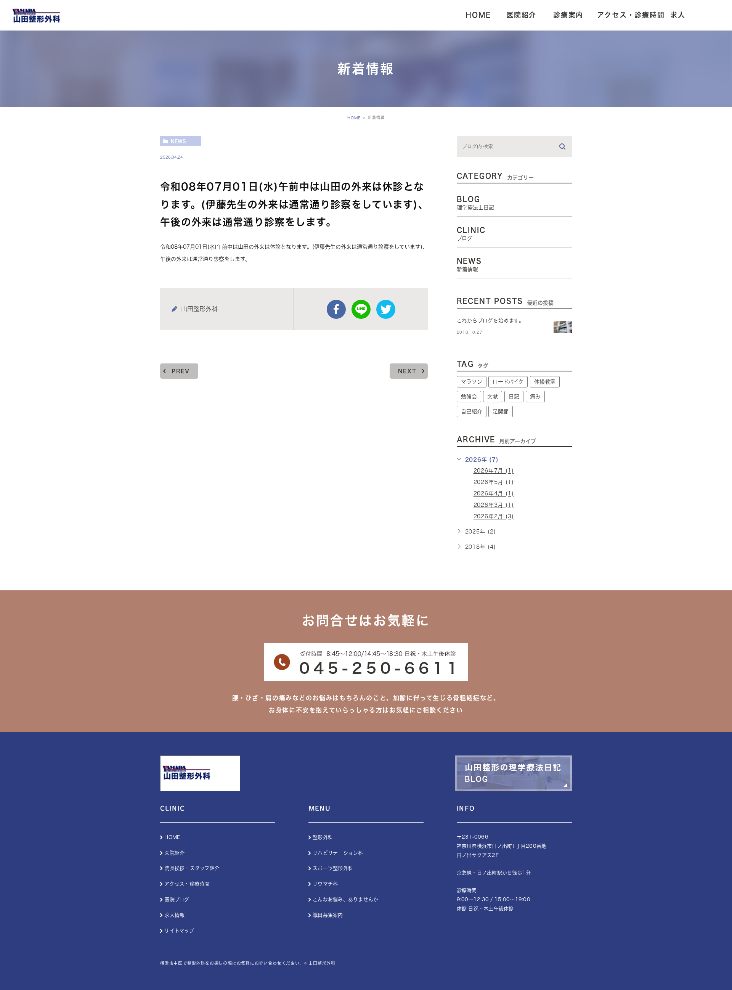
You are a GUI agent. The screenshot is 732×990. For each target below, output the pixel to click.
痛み (535, 396)
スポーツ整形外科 (333, 868)
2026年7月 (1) (494, 471)
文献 (492, 396)
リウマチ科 (325, 883)
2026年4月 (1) (494, 494)
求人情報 (174, 915)
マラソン (471, 381)
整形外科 (323, 837)
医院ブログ (176, 899)
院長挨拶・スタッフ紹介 (192, 868)
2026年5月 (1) (494, 482)
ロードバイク (508, 381)
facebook (336, 309)
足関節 (501, 411)
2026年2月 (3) (494, 516)
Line (361, 309)
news (178, 141)
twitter (385, 309)
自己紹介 (471, 411)
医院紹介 (174, 852)
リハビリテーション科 (338, 852)
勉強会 (469, 396)
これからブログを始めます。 (490, 320)
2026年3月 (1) (494, 505)
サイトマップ (179, 930)
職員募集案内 (328, 915)
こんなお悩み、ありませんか (345, 899)
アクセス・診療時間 (186, 883)
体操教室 (544, 381)
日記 (514, 396)
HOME (354, 118)
